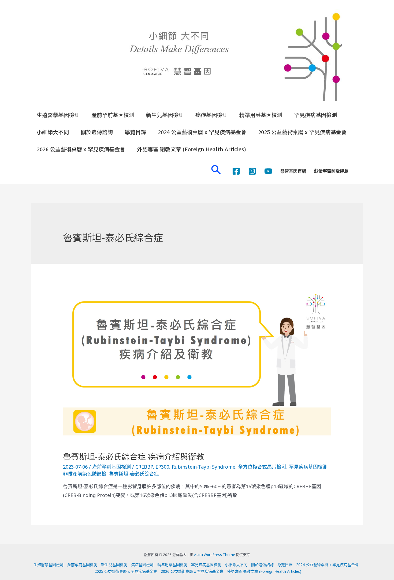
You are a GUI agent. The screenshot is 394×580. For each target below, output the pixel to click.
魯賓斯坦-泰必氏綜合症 (134, 473)
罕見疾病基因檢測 (315, 115)
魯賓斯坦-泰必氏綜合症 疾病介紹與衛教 (133, 456)
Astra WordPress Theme (214, 554)
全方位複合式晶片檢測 (262, 467)
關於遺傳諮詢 (97, 132)
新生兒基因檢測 (165, 115)
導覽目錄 (135, 132)
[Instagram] (252, 171)
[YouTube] (268, 171)
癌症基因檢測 (211, 115)
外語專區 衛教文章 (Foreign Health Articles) (191, 149)
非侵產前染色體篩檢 (84, 473)
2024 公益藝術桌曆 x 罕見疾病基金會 (202, 132)
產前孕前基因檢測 (112, 115)
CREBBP (144, 467)
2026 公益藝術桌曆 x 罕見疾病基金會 (81, 149)
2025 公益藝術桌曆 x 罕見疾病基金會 (302, 132)
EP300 (162, 467)
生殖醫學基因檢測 (58, 115)
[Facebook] (236, 171)
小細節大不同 (53, 132)
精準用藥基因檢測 (260, 115)
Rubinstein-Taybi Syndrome (203, 467)
